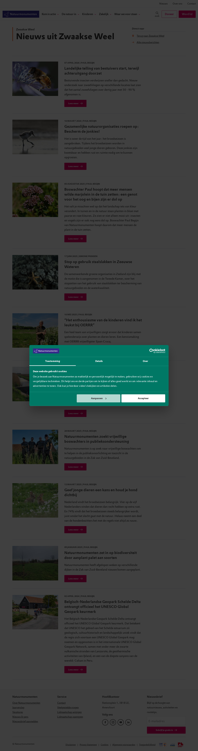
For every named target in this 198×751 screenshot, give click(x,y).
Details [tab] (99, 361)
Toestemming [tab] (52, 361)
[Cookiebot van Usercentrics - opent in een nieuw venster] (151, 351)
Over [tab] (145, 361)
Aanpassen (97, 398)
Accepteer (143, 398)
